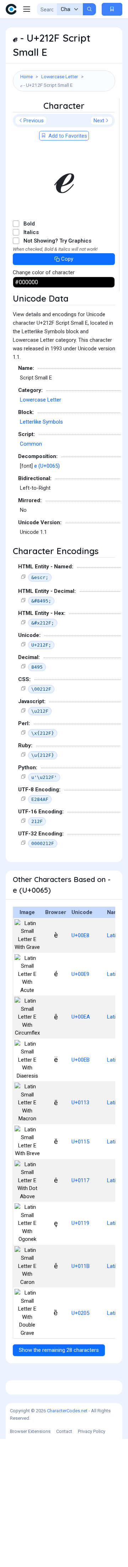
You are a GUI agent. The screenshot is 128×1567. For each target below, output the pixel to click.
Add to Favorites (67, 136)
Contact (64, 1431)
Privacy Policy (91, 1431)
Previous (33, 120)
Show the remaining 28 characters (59, 1350)
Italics (31, 232)
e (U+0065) (47, 466)
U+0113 (80, 1102)
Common (31, 444)
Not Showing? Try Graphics (57, 241)
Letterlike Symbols (41, 422)
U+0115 (80, 1141)
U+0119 (80, 1223)
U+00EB (80, 1060)
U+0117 (80, 1180)
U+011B (80, 1266)
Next (99, 120)
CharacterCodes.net (67, 1410)
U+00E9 (80, 974)
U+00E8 (80, 935)
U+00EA (80, 1017)
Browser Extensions (30, 1431)
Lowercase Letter (59, 76)
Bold (29, 224)
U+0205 (80, 1313)
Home (26, 76)
